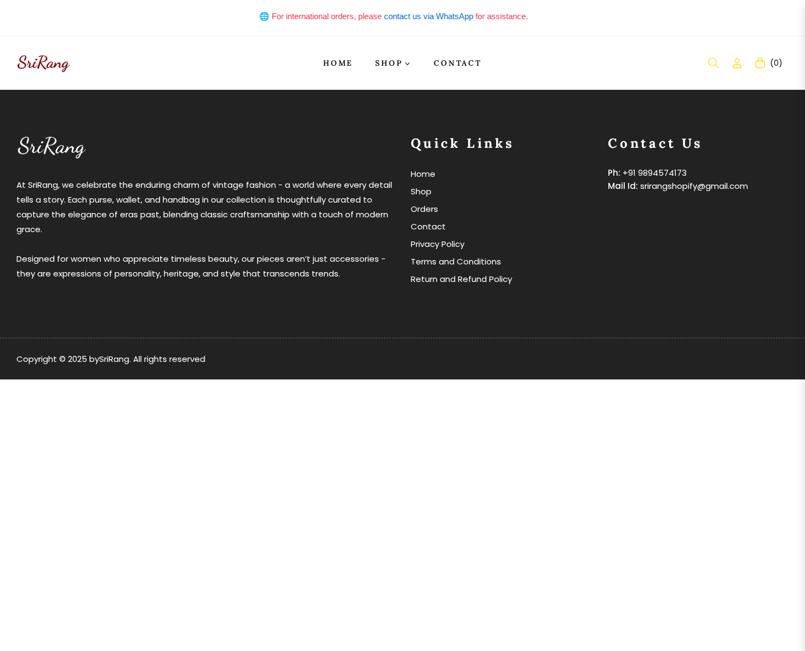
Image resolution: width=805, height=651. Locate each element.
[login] (737, 63)
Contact (428, 226)
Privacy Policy (437, 244)
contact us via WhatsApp (423, 16)
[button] (714, 63)
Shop (421, 191)
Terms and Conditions (456, 261)
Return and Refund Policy (461, 279)
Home (423, 174)
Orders (424, 209)
